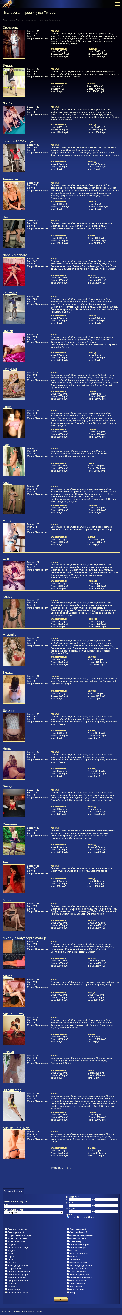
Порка (10, 1256)
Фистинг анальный (79, 1268)
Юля (6, 445)
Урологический (77, 1283)
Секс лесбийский (78, 1232)
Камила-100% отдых (19, 141)
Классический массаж (80, 1277)
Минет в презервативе (81, 1235)
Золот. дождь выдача (18, 1265)
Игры (10, 1253)
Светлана (10, 27)
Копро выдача (14, 1268)
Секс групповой (15, 1232)
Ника (6, 217)
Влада (8, 65)
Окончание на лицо (17, 1247)
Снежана (10, 824)
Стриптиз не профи (17, 1274)
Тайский (11, 1283)
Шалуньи (10, 369)
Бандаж (11, 1250)
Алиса (7, 483)
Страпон (11, 1262)
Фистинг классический (18, 1271)
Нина (7, 748)
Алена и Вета (13, 1014)
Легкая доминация (79, 1253)
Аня (6, 862)
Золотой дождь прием (80, 1265)
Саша (7, 407)
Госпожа (73, 1250)
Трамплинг (75, 1259)
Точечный (12, 1286)
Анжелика (10, 179)
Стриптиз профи (77, 1271)
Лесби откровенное (79, 1274)
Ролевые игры (76, 1289)
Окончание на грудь (79, 1244)
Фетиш (10, 1259)
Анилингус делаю (78, 1262)
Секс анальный (77, 1229)
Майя (7, 900)
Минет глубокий (77, 1238)
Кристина (10, 293)
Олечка (8, 1052)
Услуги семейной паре (19, 1235)
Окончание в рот (78, 1247)
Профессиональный (18, 1280)
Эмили (8, 331)
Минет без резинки (17, 1238)
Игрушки (11, 1244)
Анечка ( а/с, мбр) (16, 1128)
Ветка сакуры (14, 1289)
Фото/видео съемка (17, 1292)
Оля (6, 558)
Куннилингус (75, 1241)
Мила (7, 520)
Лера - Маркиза (15, 255)
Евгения (9, 710)
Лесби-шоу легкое (16, 1277)
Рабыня (73, 1256)
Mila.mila (9, 634)
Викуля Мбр (12, 1090)
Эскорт (72, 1292)
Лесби (7, 103)
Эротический (76, 1286)
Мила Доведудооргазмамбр (24, 938)
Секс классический (17, 1229)
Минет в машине (16, 1241)
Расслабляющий (78, 1280)
